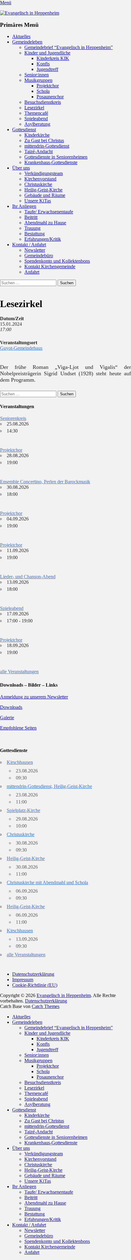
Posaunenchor (50, 96)
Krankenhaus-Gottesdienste (50, 162)
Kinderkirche (37, 135)
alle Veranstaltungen (19, 671)
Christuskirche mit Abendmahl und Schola (47, 882)
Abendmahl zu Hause (45, 222)
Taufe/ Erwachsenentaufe (48, 211)
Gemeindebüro (38, 255)
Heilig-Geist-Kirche (43, 189)
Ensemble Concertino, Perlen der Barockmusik (45, 481)
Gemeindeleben (27, 41)
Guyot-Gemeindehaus (21, 348)
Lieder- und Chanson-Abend (27, 576)
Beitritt (30, 217)
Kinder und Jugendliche (47, 52)
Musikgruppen (38, 80)
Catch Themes (45, 1006)
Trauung (32, 228)
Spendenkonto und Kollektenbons (57, 261)
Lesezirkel (34, 107)
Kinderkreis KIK (53, 58)
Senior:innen (36, 74)
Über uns (21, 167)
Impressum (22, 979)
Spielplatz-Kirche (23, 810)
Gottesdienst (24, 129)
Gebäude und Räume (44, 195)
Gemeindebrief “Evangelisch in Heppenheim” (68, 47)
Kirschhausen (20, 762)
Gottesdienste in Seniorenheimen (55, 156)
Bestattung (34, 233)
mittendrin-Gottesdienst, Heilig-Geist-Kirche (49, 786)
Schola (43, 91)
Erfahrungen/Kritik (42, 239)
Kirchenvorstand (40, 178)
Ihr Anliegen (24, 206)
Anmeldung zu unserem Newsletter (34, 696)
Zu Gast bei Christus (44, 140)
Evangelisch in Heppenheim (64, 995)
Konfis (43, 63)
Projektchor (48, 85)
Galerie (7, 717)
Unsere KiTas (37, 200)
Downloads (11, 707)
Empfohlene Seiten (18, 727)
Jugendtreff (47, 69)
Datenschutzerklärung (33, 974)
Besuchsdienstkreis (42, 102)
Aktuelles (21, 36)
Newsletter (34, 250)
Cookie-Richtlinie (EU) (34, 985)
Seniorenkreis (13, 418)
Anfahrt (31, 272)
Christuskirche (38, 184)
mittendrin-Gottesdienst (46, 146)
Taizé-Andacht (38, 151)
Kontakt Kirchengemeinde (49, 266)
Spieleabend (36, 118)
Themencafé (36, 113)
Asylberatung (37, 124)
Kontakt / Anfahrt (29, 244)
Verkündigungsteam (43, 173)
